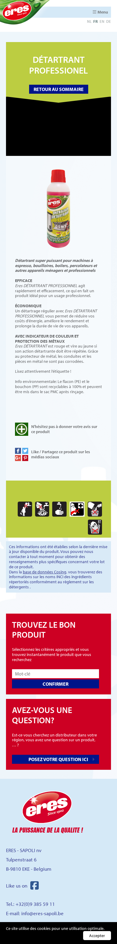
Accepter (97, 935)
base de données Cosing (44, 572)
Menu (103, 12)
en (102, 21)
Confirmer (55, 684)
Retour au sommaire (59, 89)
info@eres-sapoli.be (42, 913)
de (108, 21)
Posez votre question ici (58, 759)
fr (95, 21)
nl (89, 21)
